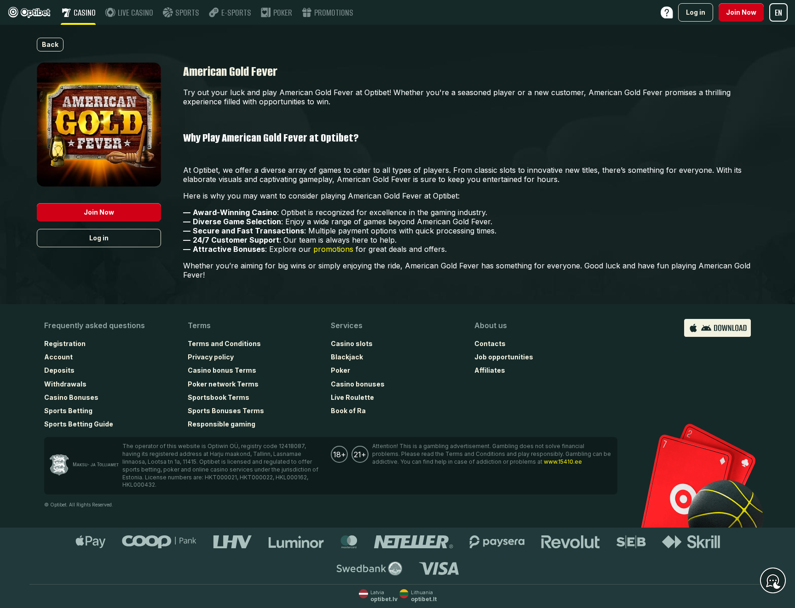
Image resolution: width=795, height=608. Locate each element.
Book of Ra (348, 411)
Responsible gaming (221, 424)
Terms (199, 325)
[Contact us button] (773, 581)
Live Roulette (352, 397)
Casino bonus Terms (222, 370)
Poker (340, 370)
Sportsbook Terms (218, 397)
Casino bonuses (358, 384)
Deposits (59, 370)
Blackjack (347, 357)
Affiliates (489, 370)
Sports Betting (68, 411)
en (778, 12)
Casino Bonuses (71, 397)
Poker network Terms (223, 384)
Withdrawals (65, 384)
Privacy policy (211, 357)
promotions (333, 249)
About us (490, 325)
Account (58, 357)
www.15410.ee (563, 461)
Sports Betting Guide (78, 424)
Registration (65, 343)
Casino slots (352, 343)
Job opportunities (503, 357)
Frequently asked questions (94, 325)
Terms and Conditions (224, 343)
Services (347, 325)
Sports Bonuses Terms (226, 411)
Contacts (490, 343)
